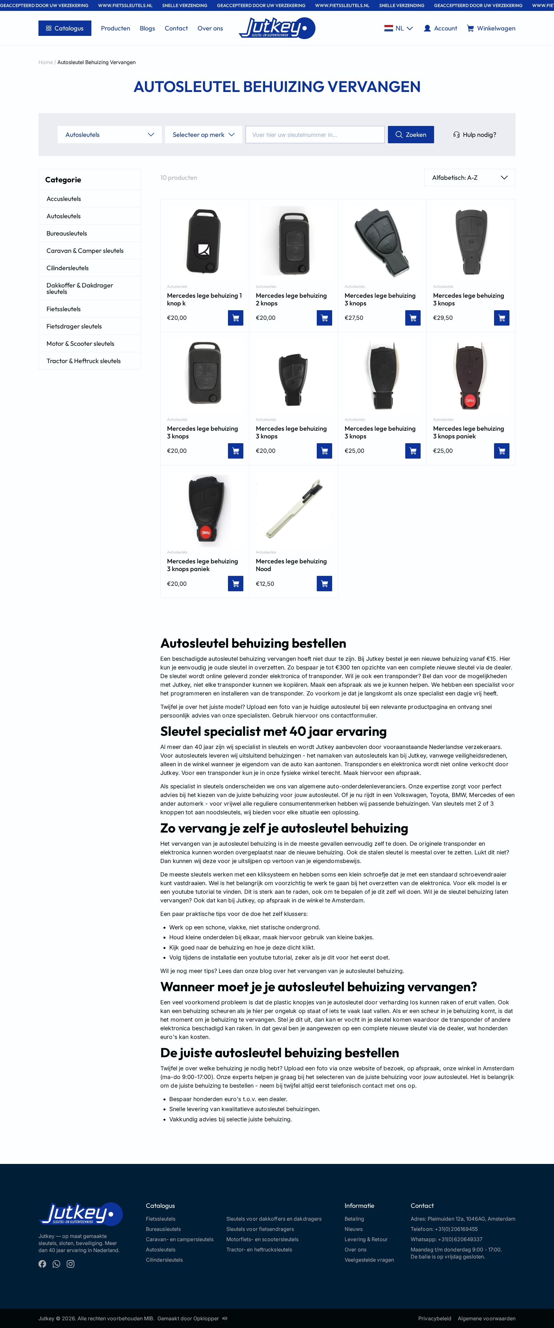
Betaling (354, 1219)
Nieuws (354, 1229)
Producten (115, 28)
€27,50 (354, 317)
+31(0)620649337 (460, 1239)
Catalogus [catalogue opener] (69, 28)
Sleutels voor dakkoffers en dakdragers (274, 1219)
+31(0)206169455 (456, 1229)
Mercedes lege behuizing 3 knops (380, 299)
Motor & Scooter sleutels (80, 343)
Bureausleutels (66, 233)
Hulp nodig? (479, 134)
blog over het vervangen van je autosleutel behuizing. (331, 970)
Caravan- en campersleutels (180, 1239)
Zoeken (416, 134)
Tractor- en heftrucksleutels (259, 1249)
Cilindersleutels (67, 268)
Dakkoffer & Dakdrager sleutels (79, 288)
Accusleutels (63, 199)
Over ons (210, 28)
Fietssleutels (63, 309)
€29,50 (443, 317)
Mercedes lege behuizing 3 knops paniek (468, 432)
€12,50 (265, 583)
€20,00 (177, 317)
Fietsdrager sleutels (74, 326)
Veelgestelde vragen (369, 1260)
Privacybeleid (434, 1318)
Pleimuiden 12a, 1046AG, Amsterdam (472, 1219)
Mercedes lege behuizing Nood (291, 565)
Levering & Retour (366, 1239)
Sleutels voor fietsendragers (260, 1229)
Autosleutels (63, 216)
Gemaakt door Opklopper (188, 1318)
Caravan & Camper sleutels (85, 250)
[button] (398, 28)
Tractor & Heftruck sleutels (83, 361)
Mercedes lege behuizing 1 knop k (204, 299)
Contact (176, 28)
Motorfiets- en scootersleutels (262, 1239)
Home (45, 62)
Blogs (147, 28)
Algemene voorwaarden (487, 1318)
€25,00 (354, 450)
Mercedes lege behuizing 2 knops (291, 299)
